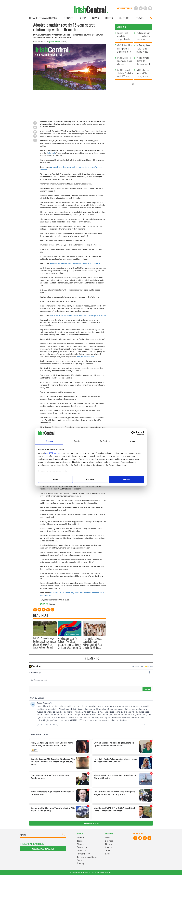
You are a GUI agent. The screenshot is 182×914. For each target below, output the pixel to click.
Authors (80, 837)
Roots (107, 853)
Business (109, 841)
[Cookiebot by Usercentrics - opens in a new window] (133, 433)
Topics (79, 841)
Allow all (126, 479)
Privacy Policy (83, 853)
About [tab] (133, 441)
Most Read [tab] (122, 27)
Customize (89, 479)
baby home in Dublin (85, 356)
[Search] (151, 18)
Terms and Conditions (86, 857)
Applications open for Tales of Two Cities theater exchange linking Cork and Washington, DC (69, 643)
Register (81, 860)
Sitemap (80, 863)
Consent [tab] (49, 441)
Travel (108, 850)
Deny (55, 479)
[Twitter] (141, 8)
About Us (81, 844)
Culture (108, 847)
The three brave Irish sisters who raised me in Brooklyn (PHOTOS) (78, 315)
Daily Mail (51, 153)
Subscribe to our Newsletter (43, 848)
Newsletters (124, 8)
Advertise (81, 850)
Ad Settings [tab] (105, 441)
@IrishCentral (54, 41)
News (107, 837)
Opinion (108, 844)
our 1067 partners (53, 453)
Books (52, 604)
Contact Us (82, 847)
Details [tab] (77, 441)
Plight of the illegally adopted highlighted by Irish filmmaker (75, 263)
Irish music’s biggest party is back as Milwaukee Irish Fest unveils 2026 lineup (92, 643)
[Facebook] (136, 8)
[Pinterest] (150, 8)
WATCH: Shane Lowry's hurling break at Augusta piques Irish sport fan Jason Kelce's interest (44, 643)
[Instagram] (145, 8)
